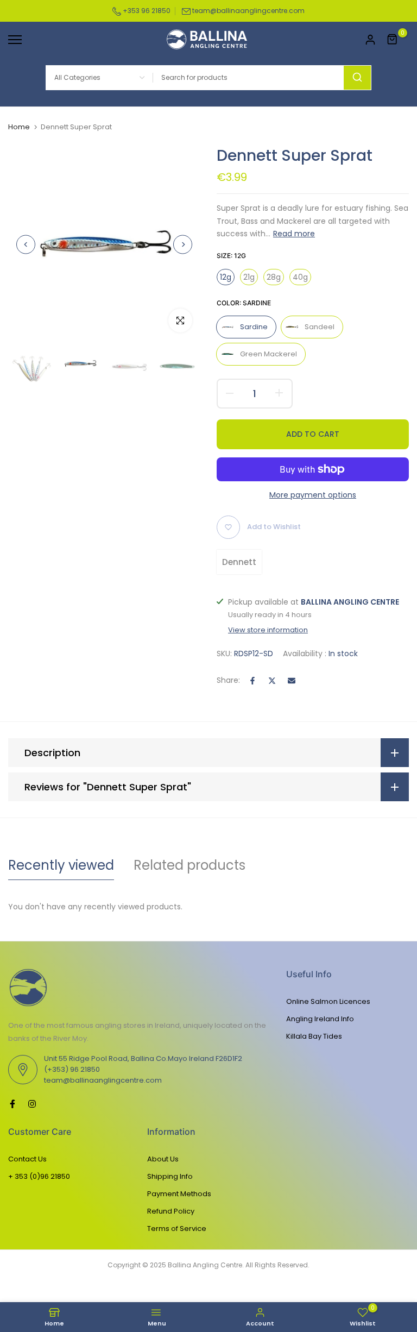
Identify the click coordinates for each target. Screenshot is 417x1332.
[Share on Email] (291, 680)
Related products (189, 865)
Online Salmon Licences (328, 1001)
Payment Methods (179, 1194)
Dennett (239, 562)
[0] (393, 40)
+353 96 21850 (145, 10)
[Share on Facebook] (252, 680)
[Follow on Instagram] (32, 1103)
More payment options (312, 494)
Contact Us (27, 1159)
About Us (163, 1159)
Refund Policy (170, 1211)
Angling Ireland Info (320, 1019)
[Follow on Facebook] (12, 1103)
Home (19, 127)
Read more (294, 233)
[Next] (182, 244)
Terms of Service (176, 1228)
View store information (268, 630)
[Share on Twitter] (272, 680)
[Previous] (25, 244)
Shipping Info (170, 1176)
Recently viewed (61, 865)
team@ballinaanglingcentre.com (248, 10)
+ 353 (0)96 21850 (39, 1176)
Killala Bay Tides (314, 1036)
